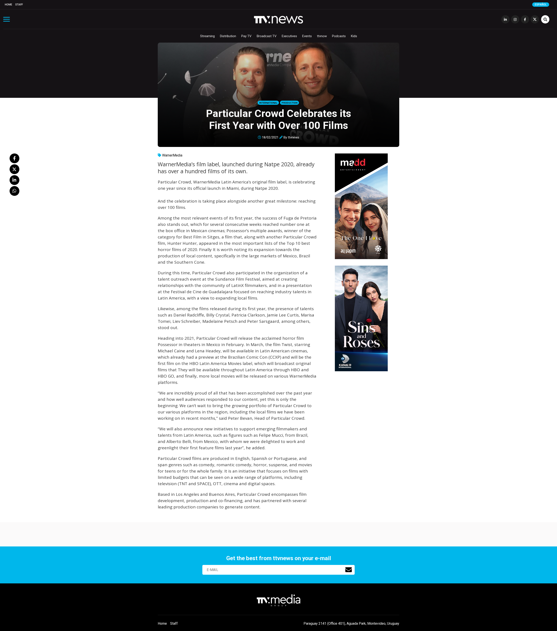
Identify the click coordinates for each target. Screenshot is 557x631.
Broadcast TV (267, 36)
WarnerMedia (172, 155)
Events (307, 36)
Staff (19, 4)
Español (541, 4)
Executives (289, 36)
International (268, 103)
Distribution (228, 36)
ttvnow (322, 36)
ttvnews (293, 137)
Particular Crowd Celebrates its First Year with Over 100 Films (278, 119)
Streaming (207, 36)
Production (289, 103)
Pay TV (246, 36)
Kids (354, 36)
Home (8, 4)
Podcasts (339, 36)
